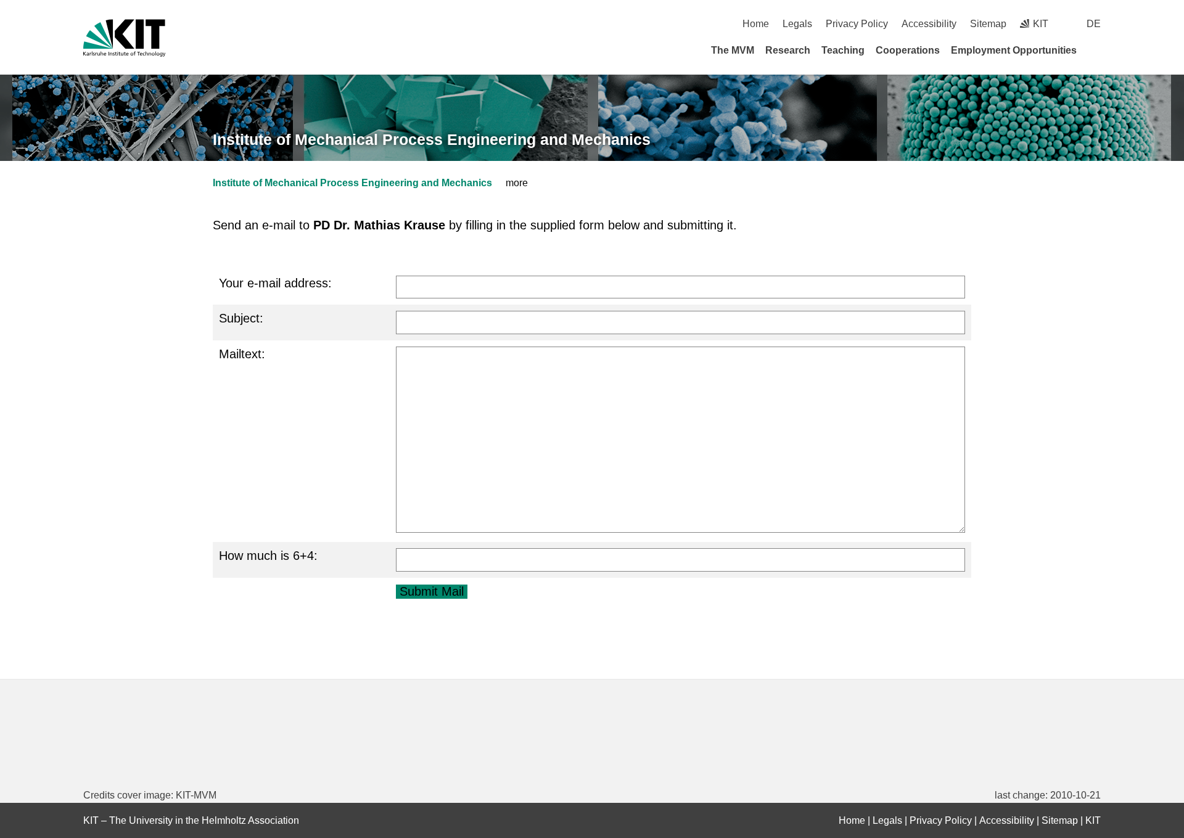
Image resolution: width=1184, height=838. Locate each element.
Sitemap (988, 23)
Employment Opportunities (1014, 50)
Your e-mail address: (275, 283)
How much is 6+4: (268, 555)
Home (755, 23)
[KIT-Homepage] (124, 38)
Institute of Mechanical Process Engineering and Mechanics (432, 139)
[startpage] (1096, 50)
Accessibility (929, 23)
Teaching (843, 50)
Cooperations (908, 50)
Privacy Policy (857, 23)
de (1094, 23)
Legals (797, 23)
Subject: (241, 318)
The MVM (732, 50)
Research (787, 50)
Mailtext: (242, 354)
